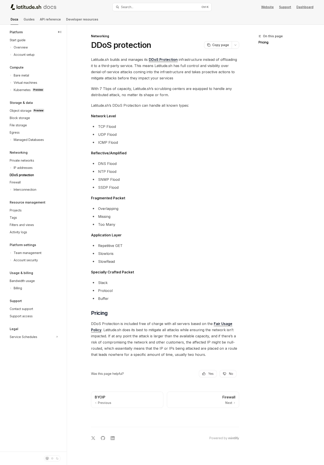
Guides (29, 19)
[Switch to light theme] (52, 458)
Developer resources (82, 19)
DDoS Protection (163, 59)
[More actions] (235, 45)
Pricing (263, 42)
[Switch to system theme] (47, 458)
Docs (14, 19)
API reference (50, 19)
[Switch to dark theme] (57, 458)
